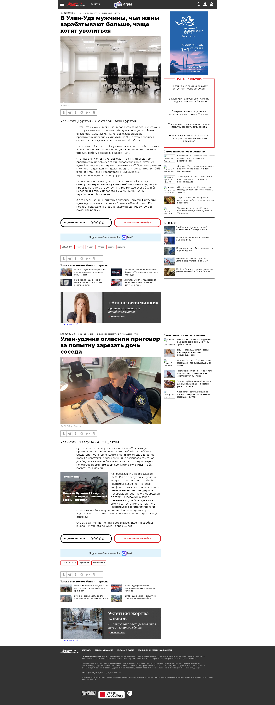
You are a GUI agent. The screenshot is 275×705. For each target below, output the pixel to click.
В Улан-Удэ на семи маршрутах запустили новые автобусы (189, 87)
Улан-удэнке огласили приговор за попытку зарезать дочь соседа (189, 125)
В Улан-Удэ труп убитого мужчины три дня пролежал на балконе (189, 100)
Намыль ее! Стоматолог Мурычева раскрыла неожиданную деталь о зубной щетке (194, 342)
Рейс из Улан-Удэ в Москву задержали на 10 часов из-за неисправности (88, 282)
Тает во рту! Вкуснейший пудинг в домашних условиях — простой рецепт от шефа (194, 384)
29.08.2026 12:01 (67, 334)
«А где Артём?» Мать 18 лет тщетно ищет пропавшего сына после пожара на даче (194, 179)
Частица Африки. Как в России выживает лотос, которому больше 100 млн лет (194, 210)
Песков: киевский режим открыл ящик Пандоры (192, 239)
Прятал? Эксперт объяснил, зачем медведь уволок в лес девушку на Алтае (194, 363)
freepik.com (66, 105)
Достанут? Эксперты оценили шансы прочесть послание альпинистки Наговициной (195, 168)
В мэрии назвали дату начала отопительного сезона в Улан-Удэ (189, 113)
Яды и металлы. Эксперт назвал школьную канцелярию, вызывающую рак (193, 352)
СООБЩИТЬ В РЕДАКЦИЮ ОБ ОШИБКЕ (155, 650)
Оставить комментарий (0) (137, 223)
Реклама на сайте (104, 650)
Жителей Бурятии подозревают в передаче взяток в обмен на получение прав (141, 282)
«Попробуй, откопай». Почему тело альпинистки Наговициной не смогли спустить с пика (194, 373)
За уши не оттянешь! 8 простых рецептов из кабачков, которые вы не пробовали (195, 200)
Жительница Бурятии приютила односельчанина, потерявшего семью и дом (90, 272)
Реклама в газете (125, 650)
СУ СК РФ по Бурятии (71, 426)
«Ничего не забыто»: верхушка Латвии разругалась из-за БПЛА (192, 260)
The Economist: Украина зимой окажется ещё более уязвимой (191, 228)
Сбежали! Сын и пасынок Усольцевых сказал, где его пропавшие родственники (196, 158)
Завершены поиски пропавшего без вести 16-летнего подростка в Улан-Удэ (141, 272)
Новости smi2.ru (71, 324)
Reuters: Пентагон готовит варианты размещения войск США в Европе (194, 270)
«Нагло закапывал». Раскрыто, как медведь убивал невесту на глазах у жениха (195, 189)
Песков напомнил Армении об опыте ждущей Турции (194, 249)
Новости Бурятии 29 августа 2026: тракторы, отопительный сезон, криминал (189, 138)
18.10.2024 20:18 (67, 13)
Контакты (86, 650)
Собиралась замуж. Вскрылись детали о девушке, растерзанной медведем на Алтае (193, 394)
